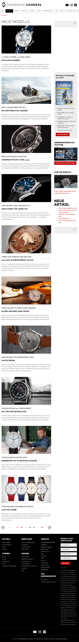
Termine (4, 549)
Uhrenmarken (48, 11)
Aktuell (9, 11)
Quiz (23, 570)
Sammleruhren (26, 547)
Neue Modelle (6, 542)
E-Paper (43, 556)
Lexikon (24, 568)
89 (42, 527)
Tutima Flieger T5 (63, 218)
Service (62, 11)
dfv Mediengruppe (48, 575)
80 (30, 527)
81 (34, 527)
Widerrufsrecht (45, 567)
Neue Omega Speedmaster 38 (67, 208)
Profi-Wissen (25, 557)
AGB (42, 558)
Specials (4, 557)
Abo (56, 11)
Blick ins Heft (45, 549)
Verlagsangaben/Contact (48, 582)
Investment (25, 545)
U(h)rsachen (25, 549)
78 (21, 527)
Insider (4, 547)
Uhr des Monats (6, 545)
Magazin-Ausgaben (46, 547)
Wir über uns (45, 579)
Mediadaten (44, 569)
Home (3, 11)
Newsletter (71, 11)
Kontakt (43, 560)
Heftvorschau (45, 551)
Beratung (24, 11)
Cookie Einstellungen (61, 639)
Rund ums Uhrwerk (27, 559)
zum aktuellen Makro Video (66, 163)
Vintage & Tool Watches (9, 566)
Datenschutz (45, 565)
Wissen (32, 11)
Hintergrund (5, 561)
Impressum (44, 563)
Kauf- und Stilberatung (28, 542)
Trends (4, 559)
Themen (16, 11)
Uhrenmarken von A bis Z (29, 566)
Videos (38, 11)
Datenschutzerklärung (70, 624)
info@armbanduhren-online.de (68, 582)
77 (17, 527)
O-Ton (4, 563)
